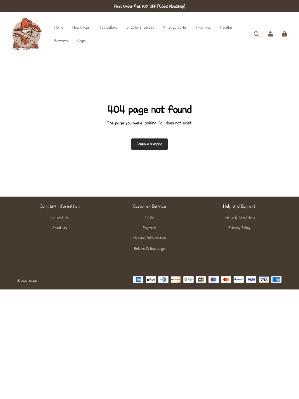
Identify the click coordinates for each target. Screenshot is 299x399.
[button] (256, 34)
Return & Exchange (149, 248)
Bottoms (61, 40)
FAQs (149, 217)
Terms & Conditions (239, 217)
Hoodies (226, 27)
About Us (59, 227)
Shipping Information (149, 238)
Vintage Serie (174, 27)
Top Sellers (108, 27)
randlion (32, 280)
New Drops (81, 27)
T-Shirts (203, 27)
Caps (81, 40)
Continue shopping (149, 144)
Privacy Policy (239, 227)
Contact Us (60, 217)
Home (58, 27)
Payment (149, 227)
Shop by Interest (140, 27)
